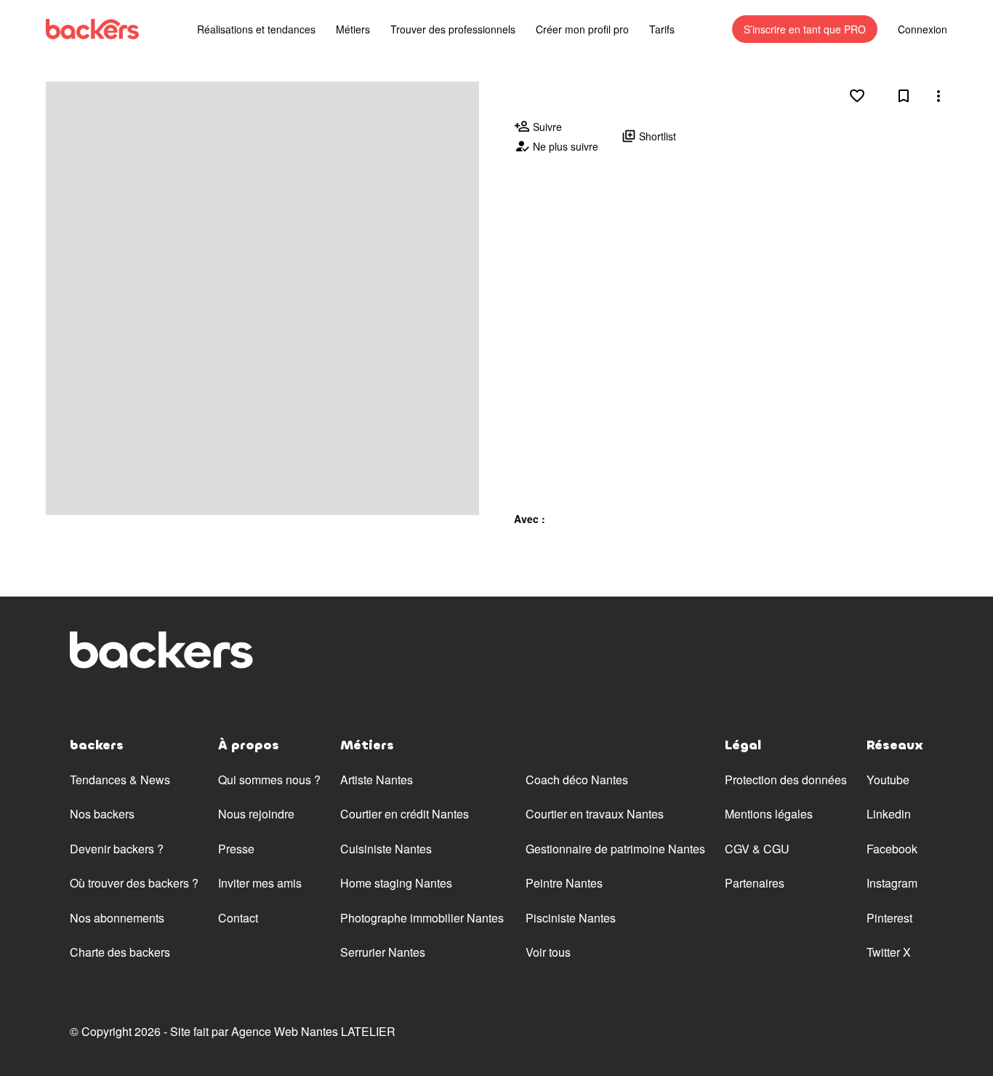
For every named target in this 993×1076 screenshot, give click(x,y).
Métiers (353, 29)
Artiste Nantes (376, 779)
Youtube (888, 779)
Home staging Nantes (396, 882)
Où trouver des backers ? (134, 882)
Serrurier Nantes (382, 952)
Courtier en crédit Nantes (404, 813)
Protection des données (786, 779)
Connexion (922, 29)
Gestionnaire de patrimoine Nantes (615, 848)
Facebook (892, 848)
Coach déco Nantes (577, 779)
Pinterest (889, 917)
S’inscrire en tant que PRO (805, 29)
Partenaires (754, 882)
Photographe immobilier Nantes (422, 917)
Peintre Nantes (564, 882)
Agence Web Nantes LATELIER (313, 1031)
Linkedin (889, 813)
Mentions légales (769, 813)
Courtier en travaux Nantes (595, 813)
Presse (236, 848)
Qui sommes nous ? (269, 779)
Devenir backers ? (117, 848)
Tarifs (662, 29)
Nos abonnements (117, 917)
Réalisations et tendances (256, 29)
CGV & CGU (757, 848)
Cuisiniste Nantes (386, 848)
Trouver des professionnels (452, 29)
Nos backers (102, 813)
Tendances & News (120, 779)
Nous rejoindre (256, 813)
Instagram (892, 882)
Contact (238, 917)
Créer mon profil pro (582, 29)
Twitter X (889, 952)
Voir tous (548, 952)
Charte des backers (120, 952)
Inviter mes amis (260, 882)
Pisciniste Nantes (571, 917)
